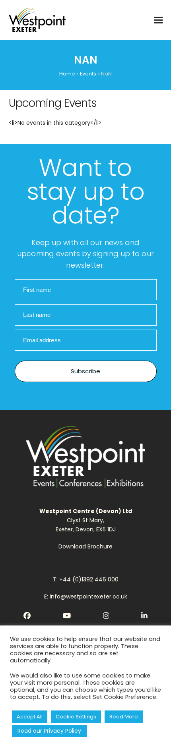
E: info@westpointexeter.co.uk (85, 596)
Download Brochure (85, 546)
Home (67, 73)
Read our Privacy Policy (49, 731)
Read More (123, 716)
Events (88, 73)
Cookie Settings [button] (76, 716)
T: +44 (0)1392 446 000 (86, 579)
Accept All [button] (30, 716)
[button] (158, 20)
